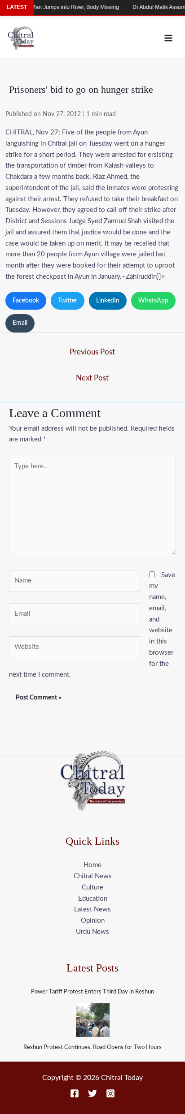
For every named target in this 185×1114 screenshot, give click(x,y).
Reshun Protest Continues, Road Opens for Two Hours (92, 1047)
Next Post (92, 378)
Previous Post (92, 352)
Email (20, 323)
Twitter (67, 301)
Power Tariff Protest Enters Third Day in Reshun (92, 992)
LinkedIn (107, 301)
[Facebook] (74, 1093)
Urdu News (92, 931)
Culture (92, 887)
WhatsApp (153, 301)
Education (92, 898)
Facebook (26, 301)
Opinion (93, 920)
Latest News (92, 909)
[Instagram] (110, 1093)
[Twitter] (92, 1093)
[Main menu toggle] (168, 37)
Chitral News (93, 876)
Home (92, 865)
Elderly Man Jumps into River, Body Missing (60, 7)
